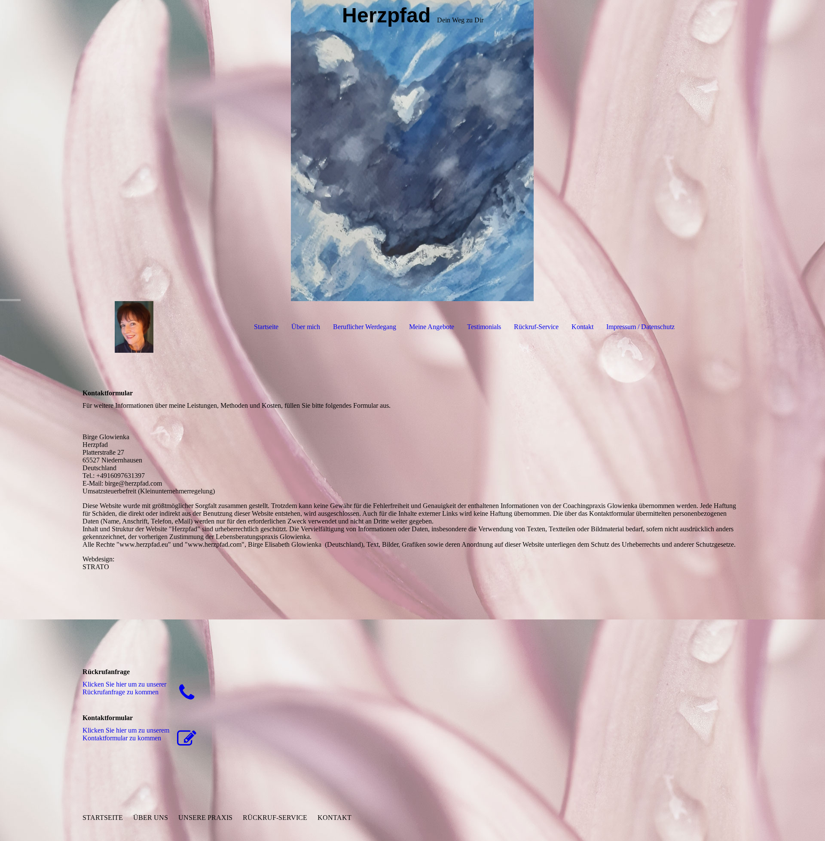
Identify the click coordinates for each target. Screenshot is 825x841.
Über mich (305, 326)
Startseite (266, 326)
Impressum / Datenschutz (640, 326)
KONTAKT (334, 817)
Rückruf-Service (536, 326)
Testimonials (484, 326)
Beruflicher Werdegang (364, 326)
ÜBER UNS (150, 817)
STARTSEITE (102, 817)
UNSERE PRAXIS (205, 817)
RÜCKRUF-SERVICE (275, 817)
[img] (412, 150)
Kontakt (582, 326)
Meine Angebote (431, 326)
